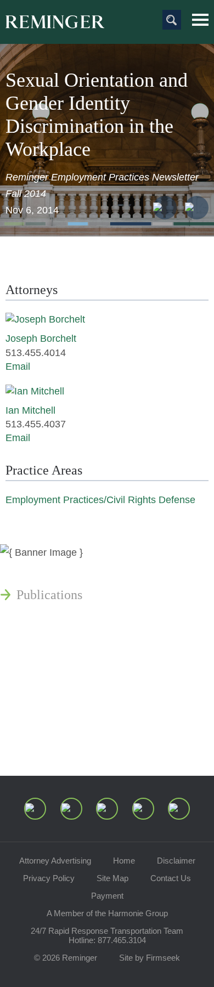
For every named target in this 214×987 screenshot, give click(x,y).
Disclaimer (176, 860)
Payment (107, 895)
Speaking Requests (66, 715)
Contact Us (170, 878)
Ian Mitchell (30, 410)
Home (124, 860)
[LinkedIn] (71, 809)
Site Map (112, 878)
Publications (49, 595)
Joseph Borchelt (40, 338)
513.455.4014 (35, 352)
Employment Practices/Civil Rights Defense (100, 499)
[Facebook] (143, 809)
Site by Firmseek (149, 957)
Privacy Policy (49, 878)
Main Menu (200, 20)
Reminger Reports (65, 621)
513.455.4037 (35, 424)
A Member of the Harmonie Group (107, 913)
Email (17, 366)
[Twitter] (107, 809)
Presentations (51, 647)
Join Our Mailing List (74, 742)
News (31, 568)
